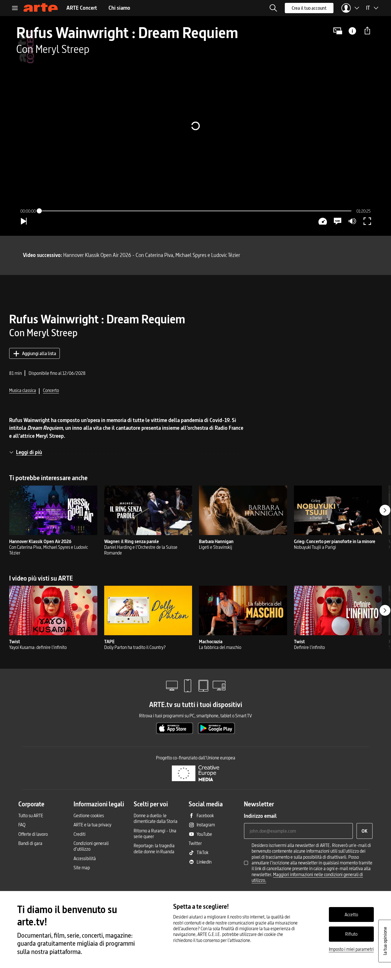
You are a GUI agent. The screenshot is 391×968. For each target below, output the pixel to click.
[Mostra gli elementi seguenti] (385, 510)
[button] (273, 8)
